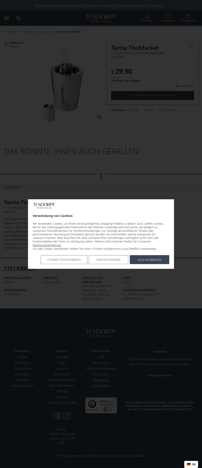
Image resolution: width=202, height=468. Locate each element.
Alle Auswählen (149, 260)
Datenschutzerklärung (47, 245)
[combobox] (191, 464)
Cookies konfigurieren (64, 260)
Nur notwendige (108, 260)
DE (193, 464)
